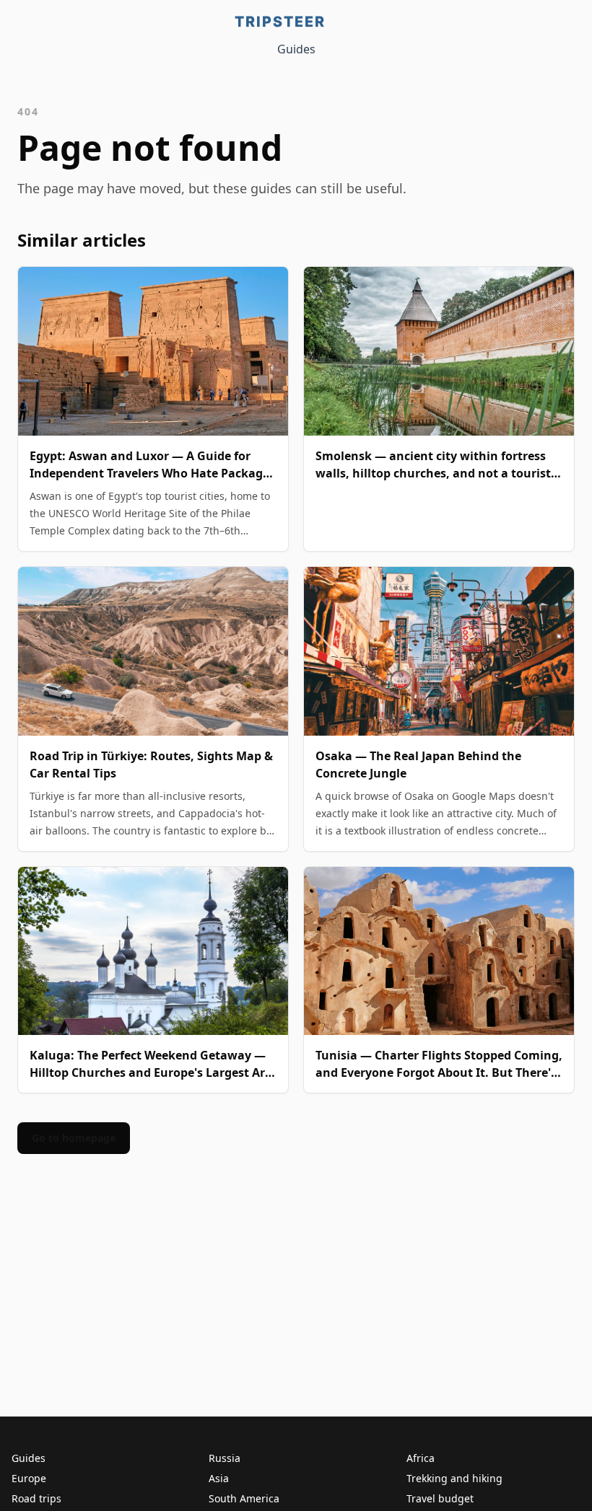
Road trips (36, 1498)
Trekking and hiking (454, 1478)
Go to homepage (74, 1138)
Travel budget (440, 1498)
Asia (219, 1478)
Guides (296, 49)
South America (244, 1498)
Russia (224, 1458)
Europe (29, 1478)
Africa (420, 1458)
